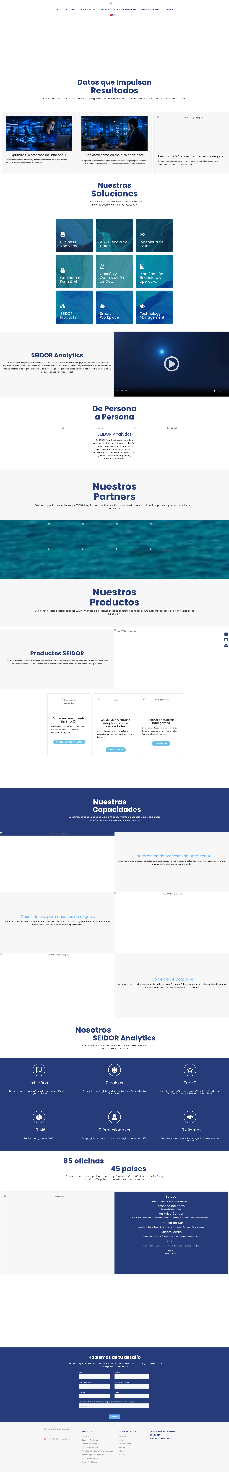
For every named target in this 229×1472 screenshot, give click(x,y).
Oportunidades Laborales (124, 9)
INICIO (58, 9)
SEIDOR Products (87, 9)
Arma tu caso (114, 1316)
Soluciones (70, 9)
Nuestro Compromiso (150, 9)
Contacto (169, 9)
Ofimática (104, 9)
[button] (171, 364)
